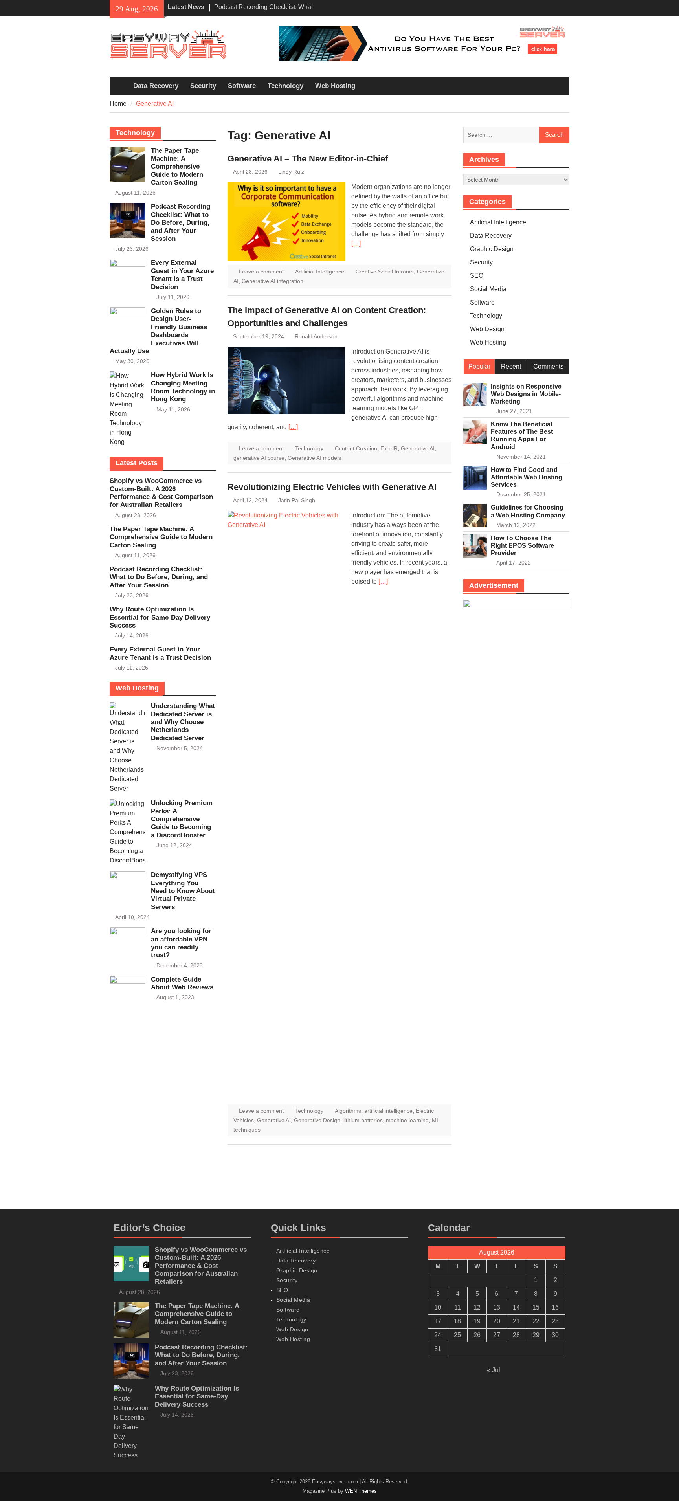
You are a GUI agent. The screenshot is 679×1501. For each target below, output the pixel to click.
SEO (476, 275)
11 (457, 1307)
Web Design (487, 329)
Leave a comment (261, 271)
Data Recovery (155, 86)
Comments (548, 366)
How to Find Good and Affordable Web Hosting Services (526, 477)
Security (203, 86)
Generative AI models (314, 458)
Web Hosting (335, 86)
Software (242, 86)
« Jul (493, 1370)
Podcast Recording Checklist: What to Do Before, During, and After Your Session (180, 222)
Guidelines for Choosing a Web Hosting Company (528, 511)
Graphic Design (492, 249)
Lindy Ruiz (291, 172)
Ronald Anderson (316, 336)
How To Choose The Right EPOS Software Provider (522, 545)
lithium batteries (363, 1120)
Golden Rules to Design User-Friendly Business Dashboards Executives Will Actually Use (158, 331)
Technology (285, 86)
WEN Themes (361, 1491)
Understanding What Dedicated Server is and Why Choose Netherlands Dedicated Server (183, 722)
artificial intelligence (388, 1111)
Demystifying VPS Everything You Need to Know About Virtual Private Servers (183, 891)
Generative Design (317, 1120)
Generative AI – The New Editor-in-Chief (308, 158)
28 (516, 1335)
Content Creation (356, 448)
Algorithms (348, 1111)
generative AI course (258, 458)
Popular (479, 366)
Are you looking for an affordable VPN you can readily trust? (181, 943)
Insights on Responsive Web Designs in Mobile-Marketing (526, 394)
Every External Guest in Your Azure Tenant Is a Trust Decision (182, 274)
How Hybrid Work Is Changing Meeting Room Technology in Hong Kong (183, 387)
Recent (511, 366)
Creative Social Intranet (385, 271)
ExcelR (389, 448)
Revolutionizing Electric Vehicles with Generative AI (332, 487)
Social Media (488, 289)
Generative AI (418, 448)
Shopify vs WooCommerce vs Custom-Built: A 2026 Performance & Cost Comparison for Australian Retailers (161, 492)
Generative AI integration (272, 281)
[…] (356, 243)
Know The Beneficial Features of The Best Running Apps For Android (522, 435)
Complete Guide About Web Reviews (182, 983)
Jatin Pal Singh (296, 500)
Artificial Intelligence (319, 271)
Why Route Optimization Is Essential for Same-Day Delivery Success (160, 617)
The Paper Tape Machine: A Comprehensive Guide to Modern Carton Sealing (177, 167)
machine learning (407, 1120)
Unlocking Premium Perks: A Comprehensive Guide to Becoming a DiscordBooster (182, 819)
